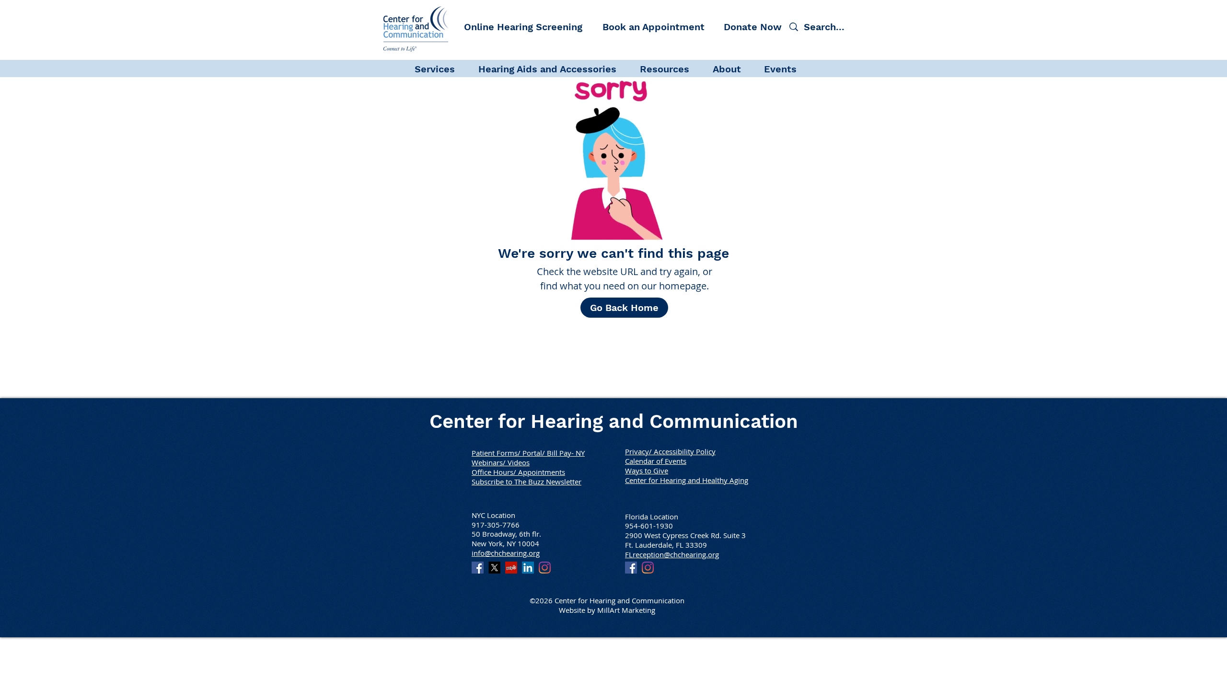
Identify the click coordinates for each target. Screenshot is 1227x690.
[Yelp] (511, 568)
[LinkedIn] (528, 568)
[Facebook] (478, 568)
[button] (442, 68)
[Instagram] (545, 568)
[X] (494, 568)
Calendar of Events (655, 461)
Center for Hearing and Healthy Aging (686, 480)
